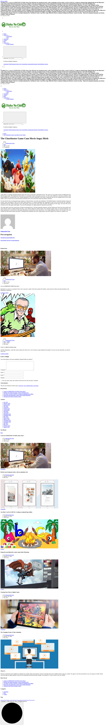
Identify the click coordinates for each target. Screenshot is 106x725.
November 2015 (7, 420)
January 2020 (6, 405)
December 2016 (7, 414)
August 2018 (6, 410)
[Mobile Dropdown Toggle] (8, 35)
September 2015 (7, 421)
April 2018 (5, 412)
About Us (5, 35)
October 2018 (6, 408)
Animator (13, 64)
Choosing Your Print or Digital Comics (12, 396)
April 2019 (5, 407)
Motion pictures (44, 64)
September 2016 (7, 415)
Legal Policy (9, 36)
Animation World (7, 64)
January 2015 (6, 427)
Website (2, 377)
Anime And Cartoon (20, 64)
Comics (5, 40)
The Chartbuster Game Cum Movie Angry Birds (14, 135)
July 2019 (5, 406)
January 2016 (6, 419)
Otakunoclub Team (10, 143)
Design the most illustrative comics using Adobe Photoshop (16, 395)
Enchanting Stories (36, 64)
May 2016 (5, 416)
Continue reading (4, 292)
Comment (3, 370)
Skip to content (4, 1)
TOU (7, 37)
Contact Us (6, 43)
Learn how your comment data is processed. (28, 385)
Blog (4, 41)
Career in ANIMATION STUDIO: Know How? (14, 391)
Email (2, 375)
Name (2, 372)
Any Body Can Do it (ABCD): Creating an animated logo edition (18, 394)
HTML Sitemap (10, 44)
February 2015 (6, 425)
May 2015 (5, 424)
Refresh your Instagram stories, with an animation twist (15, 392)
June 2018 (5, 411)
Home (4, 33)
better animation (28, 64)
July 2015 (5, 423)
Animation (5, 39)
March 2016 (6, 418)
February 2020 (6, 403)
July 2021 (5, 402)
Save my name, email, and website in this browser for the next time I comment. (20, 380)
